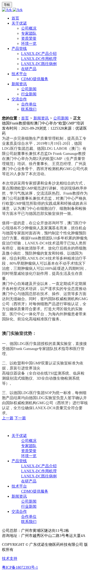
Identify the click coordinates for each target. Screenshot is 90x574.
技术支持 (9, 558)
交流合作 (19, 99)
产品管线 (19, 48)
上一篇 (7, 418)
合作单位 (28, 104)
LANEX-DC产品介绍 (39, 54)
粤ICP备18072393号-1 (20, 567)
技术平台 (19, 74)
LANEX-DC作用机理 (39, 59)
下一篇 (20, 418)
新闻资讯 (19, 84)
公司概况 (28, 28)
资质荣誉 (28, 38)
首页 (15, 18)
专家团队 (28, 33)
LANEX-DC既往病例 (39, 64)
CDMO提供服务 (34, 79)
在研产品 (28, 69)
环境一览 (28, 43)
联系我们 (28, 109)
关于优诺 (19, 23)
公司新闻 (28, 89)
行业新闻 (28, 94)
